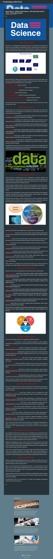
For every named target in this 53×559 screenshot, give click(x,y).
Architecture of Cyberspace (18, 544)
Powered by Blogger (27, 555)
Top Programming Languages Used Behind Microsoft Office (24, 526)
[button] (6, 16)
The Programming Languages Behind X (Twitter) (22, 509)
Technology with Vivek (12, 2)
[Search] (51, 2)
